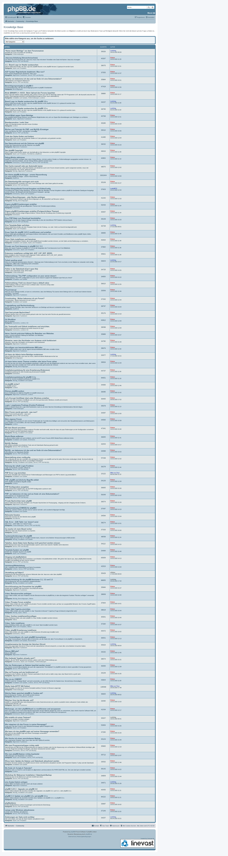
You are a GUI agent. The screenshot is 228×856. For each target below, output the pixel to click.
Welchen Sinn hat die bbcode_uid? (19, 700)
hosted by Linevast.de (147, 838)
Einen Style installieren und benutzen (20, 239)
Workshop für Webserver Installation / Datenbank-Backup (28, 775)
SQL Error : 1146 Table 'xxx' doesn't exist (21, 522)
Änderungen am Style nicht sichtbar (19, 817)
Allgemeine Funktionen (20, 75)
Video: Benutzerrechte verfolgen (18, 594)
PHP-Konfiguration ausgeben (17, 487)
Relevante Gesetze (12, 515)
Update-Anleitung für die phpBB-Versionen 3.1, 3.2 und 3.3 (29, 580)
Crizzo (112, 57)
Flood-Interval (10, 290)
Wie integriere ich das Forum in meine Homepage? (26, 724)
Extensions (16, 162)
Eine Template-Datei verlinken (17, 225)
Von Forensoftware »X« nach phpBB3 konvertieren (25, 637)
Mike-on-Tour (115, 473)
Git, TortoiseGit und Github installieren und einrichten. (27, 326)
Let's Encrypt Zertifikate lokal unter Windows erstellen (27, 398)
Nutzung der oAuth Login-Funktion (19, 466)
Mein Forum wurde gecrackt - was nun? (21, 412)
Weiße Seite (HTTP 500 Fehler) (17, 686)
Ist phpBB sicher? (12, 384)
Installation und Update (20, 98)
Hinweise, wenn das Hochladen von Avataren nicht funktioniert (30, 341)
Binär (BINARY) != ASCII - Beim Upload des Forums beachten (30, 93)
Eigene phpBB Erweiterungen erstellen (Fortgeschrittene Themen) (32, 211)
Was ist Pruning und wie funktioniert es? (21, 672)
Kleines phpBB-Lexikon (14, 391)
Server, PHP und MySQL (21, 61)
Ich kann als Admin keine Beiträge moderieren (24, 355)
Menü (150, 13)
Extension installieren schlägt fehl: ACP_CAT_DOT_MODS (28, 253)
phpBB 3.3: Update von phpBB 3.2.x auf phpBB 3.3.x (26, 796)
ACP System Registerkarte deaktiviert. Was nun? (25, 72)
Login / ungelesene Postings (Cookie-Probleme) (24, 405)
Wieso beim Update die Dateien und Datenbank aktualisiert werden (32, 761)
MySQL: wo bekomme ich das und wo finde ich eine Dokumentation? (33, 450)
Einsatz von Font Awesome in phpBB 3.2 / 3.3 (23, 246)
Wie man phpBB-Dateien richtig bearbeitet (22, 754)
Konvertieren (32, 640)
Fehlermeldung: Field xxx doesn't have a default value (27, 283)
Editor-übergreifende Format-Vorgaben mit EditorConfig (28, 189)
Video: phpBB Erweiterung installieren (20, 630)
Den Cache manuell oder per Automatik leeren (24, 166)
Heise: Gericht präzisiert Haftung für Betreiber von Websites (29, 333)
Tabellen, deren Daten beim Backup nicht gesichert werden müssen (32, 543)
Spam (14, 119)
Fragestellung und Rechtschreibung (19, 305)
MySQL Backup (11, 443)
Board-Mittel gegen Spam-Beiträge (19, 115)
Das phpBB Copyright (14, 150)
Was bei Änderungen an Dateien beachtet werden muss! (28, 665)
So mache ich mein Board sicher (18, 529)
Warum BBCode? (12, 651)
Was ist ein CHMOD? (13, 679)
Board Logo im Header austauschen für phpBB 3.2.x (26, 101)
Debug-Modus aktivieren (15, 157)
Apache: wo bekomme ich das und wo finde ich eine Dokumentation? (33, 79)
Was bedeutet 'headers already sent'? (20, 658)
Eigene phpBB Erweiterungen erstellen (21, 204)
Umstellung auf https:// (14, 573)
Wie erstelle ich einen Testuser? (18, 717)
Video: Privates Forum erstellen (18, 602)
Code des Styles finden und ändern (19, 136)
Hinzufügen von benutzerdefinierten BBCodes (23, 348)
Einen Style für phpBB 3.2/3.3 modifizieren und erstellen (28, 232)
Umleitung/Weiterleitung (15, 566)
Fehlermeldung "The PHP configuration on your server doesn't (30, 276)
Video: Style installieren (15, 623)
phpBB (73, 831)
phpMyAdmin (10, 803)
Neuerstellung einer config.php (17, 457)
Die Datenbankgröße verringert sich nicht (22, 182)
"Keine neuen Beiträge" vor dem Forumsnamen (24, 51)
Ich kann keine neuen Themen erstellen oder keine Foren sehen (31, 362)
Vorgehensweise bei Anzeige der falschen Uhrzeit (25, 644)
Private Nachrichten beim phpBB (18, 501)
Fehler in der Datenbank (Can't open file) (21, 269)
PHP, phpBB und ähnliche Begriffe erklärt (22, 480)
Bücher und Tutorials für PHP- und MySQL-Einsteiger (27, 129)
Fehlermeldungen (18, 54)
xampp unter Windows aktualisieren (19, 810)
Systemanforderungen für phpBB (18, 536)
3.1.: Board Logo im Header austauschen (21, 65)
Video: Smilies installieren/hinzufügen (20, 616)
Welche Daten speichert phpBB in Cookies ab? (24, 693)
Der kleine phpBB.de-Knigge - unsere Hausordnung (26, 175)
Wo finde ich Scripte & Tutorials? (18, 768)
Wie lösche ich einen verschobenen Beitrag (22, 738)
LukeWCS (113, 188)
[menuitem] (19, 17)
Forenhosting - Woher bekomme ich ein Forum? (24, 298)
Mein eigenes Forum (13, 419)
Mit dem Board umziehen (15, 428)
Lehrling (113, 50)
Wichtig (15, 171)
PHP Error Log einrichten (15, 473)
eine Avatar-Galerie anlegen (16, 782)
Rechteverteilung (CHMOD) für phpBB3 (20, 508)
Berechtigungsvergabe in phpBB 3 (19, 86)
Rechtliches (31, 154)
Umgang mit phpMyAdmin (16, 557)
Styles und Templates (19, 68)
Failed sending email (13, 260)
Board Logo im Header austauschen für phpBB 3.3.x (26, 108)
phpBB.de (38, 154)
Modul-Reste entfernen (14, 436)
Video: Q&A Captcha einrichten (17, 609)
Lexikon (42, 98)
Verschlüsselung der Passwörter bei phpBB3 (23, 587)
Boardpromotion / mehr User (16, 122)
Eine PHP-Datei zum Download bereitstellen (23, 218)
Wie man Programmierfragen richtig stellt (22, 745)
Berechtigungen (18, 89)
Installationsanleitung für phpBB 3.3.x (20, 377)
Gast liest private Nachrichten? (17, 312)
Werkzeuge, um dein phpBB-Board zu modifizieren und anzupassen (33, 709)
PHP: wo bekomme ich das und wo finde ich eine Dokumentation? (32, 494)
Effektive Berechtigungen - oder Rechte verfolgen (25, 197)
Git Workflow (10, 319)
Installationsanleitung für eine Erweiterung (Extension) (27, 370)
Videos (31, 598)
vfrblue (112, 572)
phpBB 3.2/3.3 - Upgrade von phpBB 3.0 (21, 789)
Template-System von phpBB (17, 550)
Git (27, 323)
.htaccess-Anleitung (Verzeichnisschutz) (21, 58)
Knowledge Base (13, 27)
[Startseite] (24, 9)
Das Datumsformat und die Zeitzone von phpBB (24, 143)
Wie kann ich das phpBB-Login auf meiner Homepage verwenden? (32, 731)
